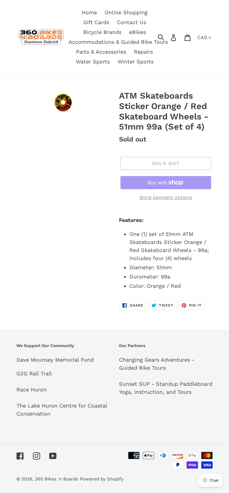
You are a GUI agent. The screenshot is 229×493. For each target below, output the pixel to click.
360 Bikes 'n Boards (56, 479)
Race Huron (31, 389)
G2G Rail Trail (34, 373)
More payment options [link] (166, 197)
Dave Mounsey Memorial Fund (55, 360)
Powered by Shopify (101, 479)
